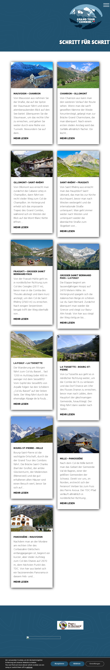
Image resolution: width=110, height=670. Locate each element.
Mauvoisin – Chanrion (27, 93)
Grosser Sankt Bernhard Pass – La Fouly (75, 276)
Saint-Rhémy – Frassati (74, 182)
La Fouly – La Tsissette (28, 363)
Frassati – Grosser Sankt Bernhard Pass (29, 272)
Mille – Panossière (71, 458)
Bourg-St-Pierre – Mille (28, 448)
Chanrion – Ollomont (73, 93)
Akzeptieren (59, 663)
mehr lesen (21, 138)
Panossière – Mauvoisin (28, 537)
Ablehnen (76, 663)
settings (29, 667)
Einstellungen (95, 663)
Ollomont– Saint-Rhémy (29, 182)
